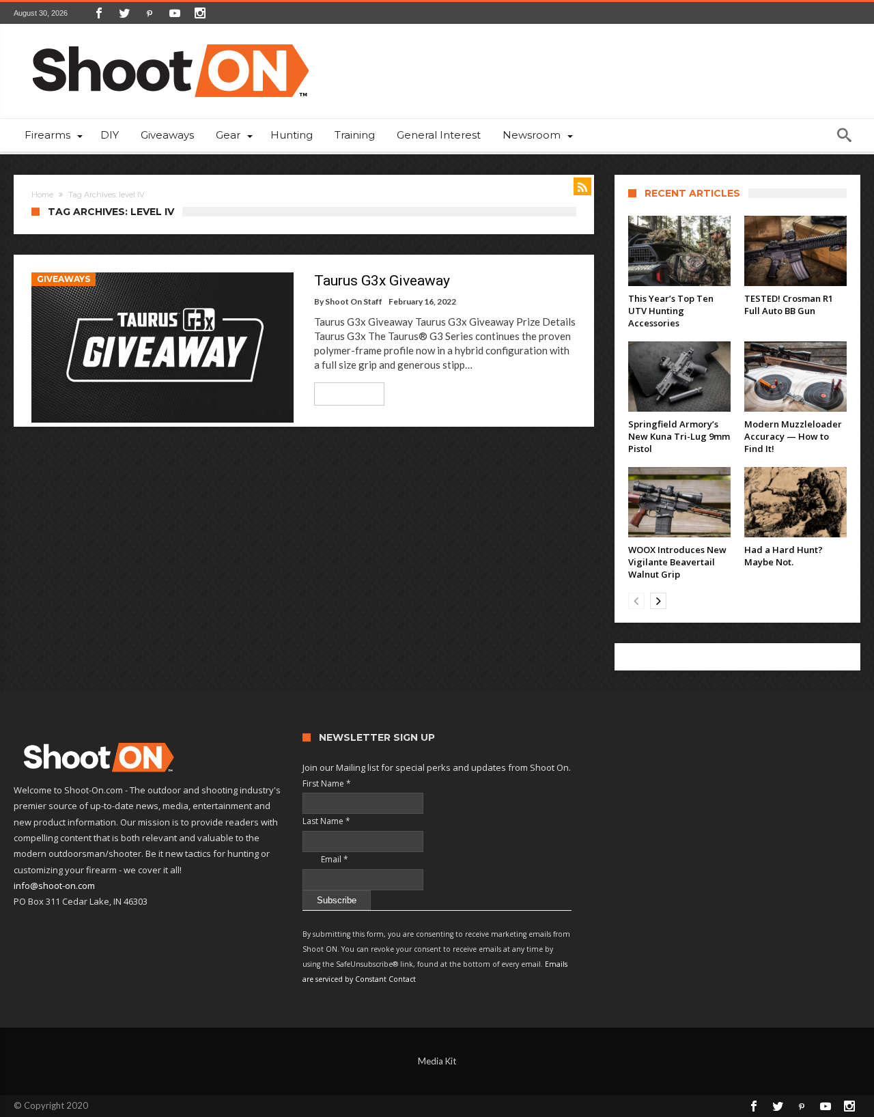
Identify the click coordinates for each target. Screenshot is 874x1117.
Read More (344, 393)
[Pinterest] (149, 13)
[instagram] (200, 13)
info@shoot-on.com (54, 885)
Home (42, 194)
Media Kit (437, 1061)
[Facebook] (99, 13)
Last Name (326, 821)
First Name (326, 783)
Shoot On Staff (353, 301)
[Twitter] (124, 13)
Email (325, 859)
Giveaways (63, 279)
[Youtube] (175, 13)
